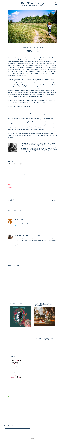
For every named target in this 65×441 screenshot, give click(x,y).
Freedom (15, 174)
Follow (52, 343)
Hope (19, 174)
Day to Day (39, 47)
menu (56, 2)
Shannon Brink (23, 174)
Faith (42, 47)
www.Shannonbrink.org (26, 152)
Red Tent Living (32, 3)
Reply (16, 245)
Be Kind (11, 200)
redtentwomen (25, 47)
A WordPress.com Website (32, 438)
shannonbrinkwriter (23, 235)
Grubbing (53, 200)
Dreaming (11, 174)
